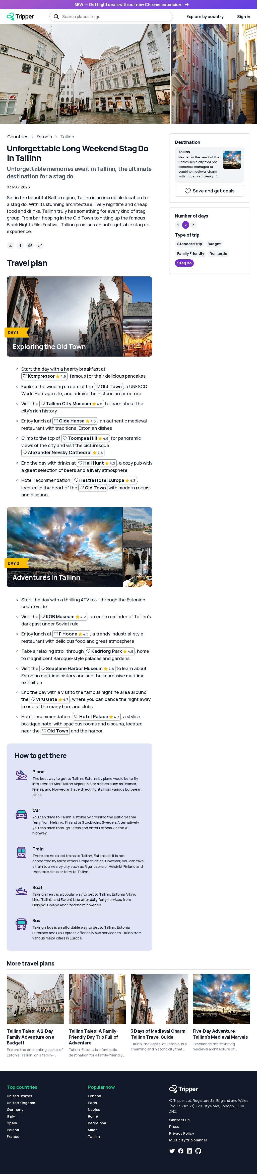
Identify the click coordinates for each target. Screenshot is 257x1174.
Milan (93, 1129)
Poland (13, 1129)
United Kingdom (21, 1102)
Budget (214, 243)
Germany (15, 1109)
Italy (11, 1116)
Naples (94, 1109)
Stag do (184, 263)
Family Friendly (190, 253)
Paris (92, 1102)
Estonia (44, 137)
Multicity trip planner (188, 1140)
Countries (17, 137)
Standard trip (189, 243)
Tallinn (67, 137)
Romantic (218, 253)
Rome (93, 1116)
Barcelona (97, 1123)
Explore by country (205, 16)
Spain (12, 1123)
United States (19, 1096)
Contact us (179, 1119)
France (13, 1136)
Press (174, 1126)
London (94, 1096)
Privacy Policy (181, 1133)
